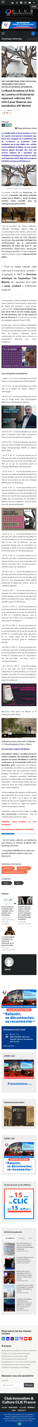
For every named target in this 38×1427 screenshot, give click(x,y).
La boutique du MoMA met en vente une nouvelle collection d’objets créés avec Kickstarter (18, 853)
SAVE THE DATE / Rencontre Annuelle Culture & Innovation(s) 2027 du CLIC (21, 1039)
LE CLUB (23, 1407)
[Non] (35, 1419)
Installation (8, 87)
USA (18, 883)
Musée (17, 87)
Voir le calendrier (9, 1046)
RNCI (14, 1410)
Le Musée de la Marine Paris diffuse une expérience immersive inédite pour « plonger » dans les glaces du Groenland (24, 1303)
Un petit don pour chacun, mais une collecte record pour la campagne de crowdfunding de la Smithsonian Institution (24, 913)
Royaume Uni (26, 87)
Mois (30, 1238)
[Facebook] (21, 2)
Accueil (4, 1407)
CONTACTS (22, 1410)
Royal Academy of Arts (15, 744)
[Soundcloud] (33, 2)
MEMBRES (31, 1407)
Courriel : (5, 1380)
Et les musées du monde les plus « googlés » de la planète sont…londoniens (8, 911)
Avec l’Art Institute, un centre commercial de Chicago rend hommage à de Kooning (25, 1246)
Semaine (22, 1238)
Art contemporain (10, 81)
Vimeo (29, 744)
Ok (19, 1424)
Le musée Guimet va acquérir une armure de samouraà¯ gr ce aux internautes (8, 941)
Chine (22, 81)
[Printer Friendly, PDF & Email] (7, 113)
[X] (16, 2)
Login (34, 6)
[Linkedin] (7, 1338)
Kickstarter (27, 192)
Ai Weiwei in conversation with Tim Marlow (18, 741)
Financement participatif (13, 84)
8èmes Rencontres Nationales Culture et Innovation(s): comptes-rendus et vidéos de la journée (25, 1275)
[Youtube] (29, 2)
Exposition (31, 81)
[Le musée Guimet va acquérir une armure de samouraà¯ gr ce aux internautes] (9, 930)
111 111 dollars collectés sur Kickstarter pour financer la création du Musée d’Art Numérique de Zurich (19, 843)
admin (9, 110)
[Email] (10, 125)
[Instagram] (25, 2)
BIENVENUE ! (13, 1407)
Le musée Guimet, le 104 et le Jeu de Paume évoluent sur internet (25, 1259)
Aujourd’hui (10, 1238)
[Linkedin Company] (12, 2)
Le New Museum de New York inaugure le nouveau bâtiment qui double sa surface (25, 1288)
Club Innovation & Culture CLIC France (19, 1400)
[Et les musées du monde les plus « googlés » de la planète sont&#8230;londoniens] (9, 900)
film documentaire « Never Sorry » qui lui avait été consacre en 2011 (19, 248)
